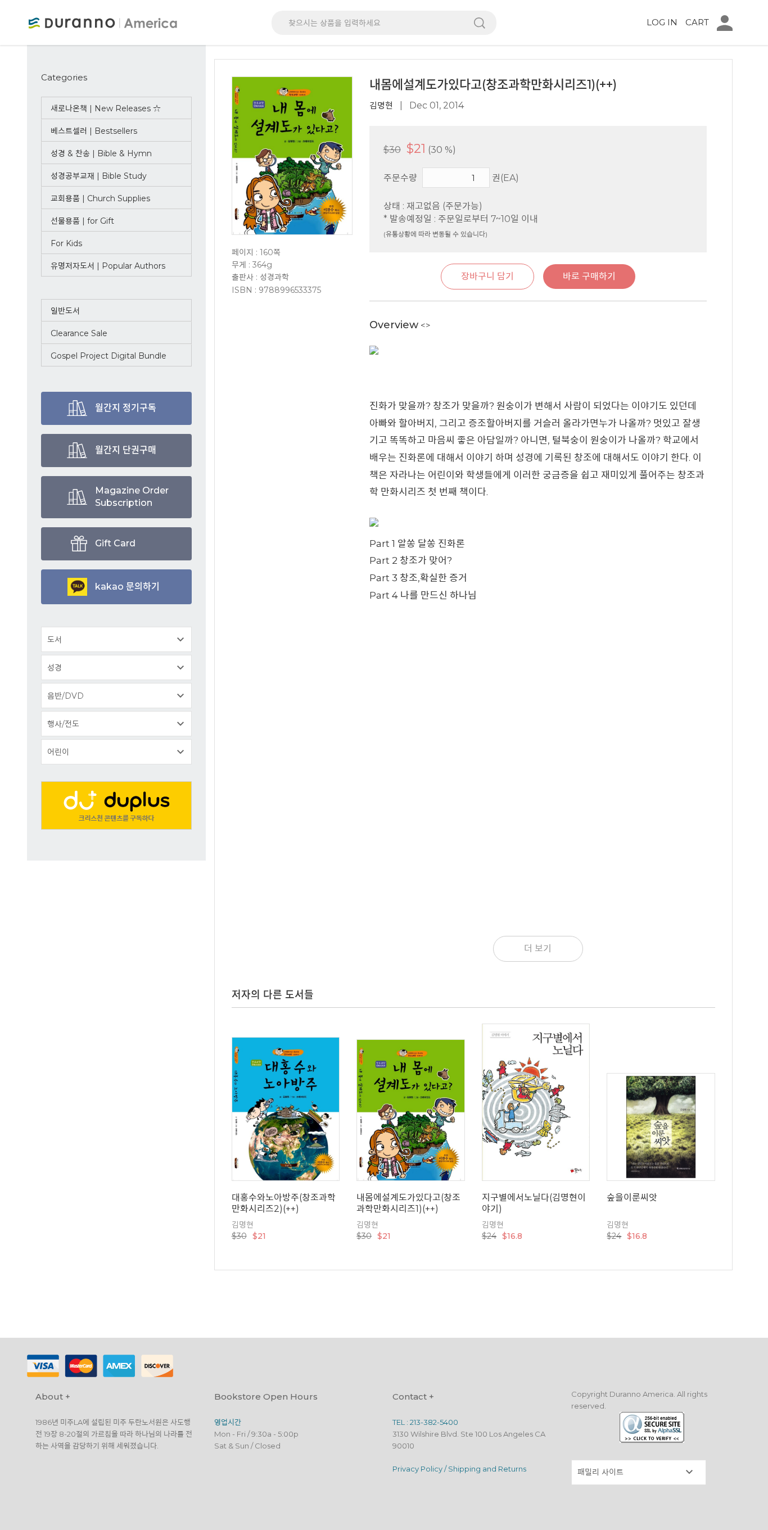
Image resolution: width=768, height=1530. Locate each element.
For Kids (66, 243)
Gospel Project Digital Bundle (108, 356)
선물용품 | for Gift (82, 221)
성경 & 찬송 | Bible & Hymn (101, 153)
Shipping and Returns (487, 1468)
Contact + (413, 1396)
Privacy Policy (417, 1468)
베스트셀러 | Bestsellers (94, 131)
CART (697, 22)
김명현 (381, 105)
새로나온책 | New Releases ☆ (106, 108)
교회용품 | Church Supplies (100, 198)
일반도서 (65, 311)
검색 (480, 23)
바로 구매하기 (589, 276)
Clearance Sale (79, 333)
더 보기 (538, 948)
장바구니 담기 (487, 276)
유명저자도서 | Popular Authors (108, 266)
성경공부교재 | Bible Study (99, 176)
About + (52, 1396)
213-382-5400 (434, 1422)
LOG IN (662, 22)
